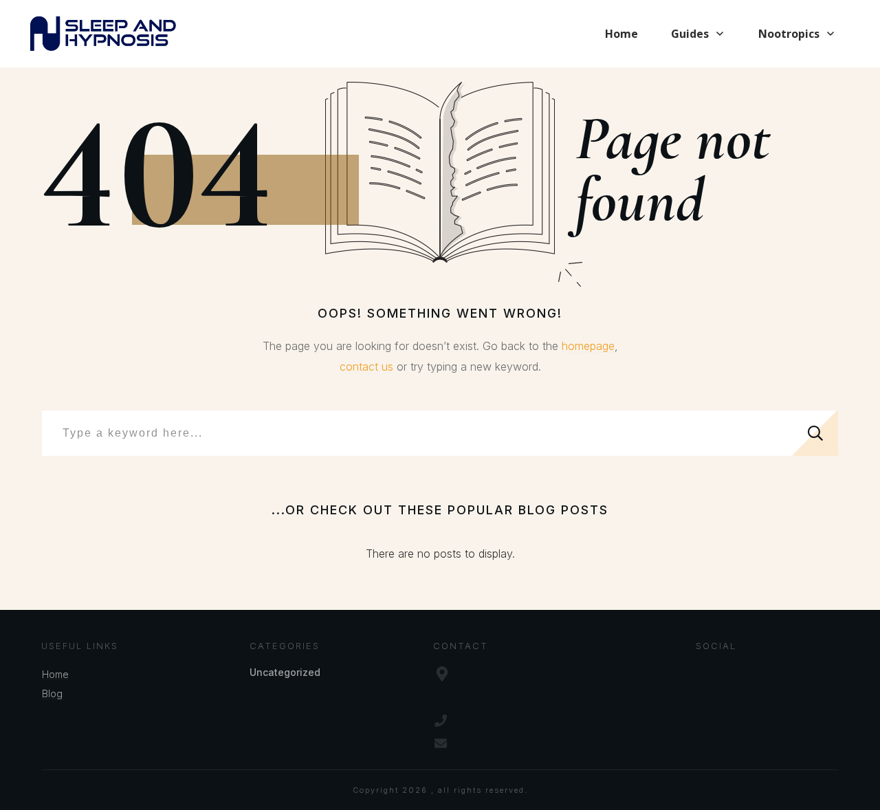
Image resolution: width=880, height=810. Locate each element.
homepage (588, 346)
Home (55, 674)
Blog (52, 693)
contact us (366, 366)
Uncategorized (285, 672)
